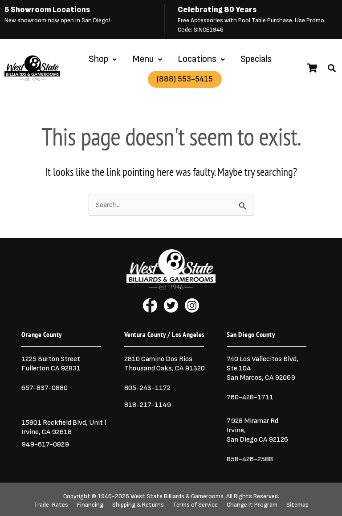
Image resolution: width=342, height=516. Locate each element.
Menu (143, 59)
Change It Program (252, 505)
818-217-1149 (147, 404)
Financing (90, 505)
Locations (197, 59)
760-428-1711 (251, 397)
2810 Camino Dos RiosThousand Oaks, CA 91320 (164, 363)
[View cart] (312, 68)
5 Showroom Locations (47, 9)
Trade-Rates (51, 505)
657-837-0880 (44, 387)
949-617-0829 (45, 444)
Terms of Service (195, 505)
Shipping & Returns (138, 505)
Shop (98, 59)
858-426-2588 (250, 459)
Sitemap (297, 505)
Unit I (97, 422)
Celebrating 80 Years (217, 9)
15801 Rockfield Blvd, (54, 422)
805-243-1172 (147, 387)
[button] (331, 68)
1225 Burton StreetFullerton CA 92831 (51, 363)
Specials (256, 59)
